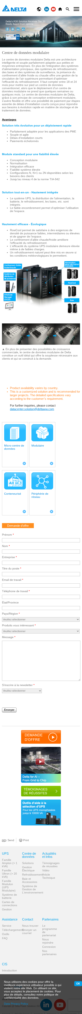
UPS (5, 853)
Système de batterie (9, 896)
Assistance (10, 919)
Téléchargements (10, 929)
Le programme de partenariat (49, 930)
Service (6, 925)
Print (25, 840)
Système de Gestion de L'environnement (30, 889)
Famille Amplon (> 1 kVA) (9, 863)
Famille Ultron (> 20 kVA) (9, 873)
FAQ (5, 938)
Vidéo (45, 870)
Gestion (7, 909)
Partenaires (50, 919)
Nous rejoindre (47, 941)
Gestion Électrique (28, 869)
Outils (5, 934)
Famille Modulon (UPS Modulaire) (9, 885)
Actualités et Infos (49, 855)
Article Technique (48, 876)
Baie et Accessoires (29, 880)
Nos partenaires (49, 952)
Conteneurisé (12, 493)
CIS (4, 964)
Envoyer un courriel (29, 931)
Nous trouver (30, 925)
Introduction (9, 970)
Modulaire (37, 445)
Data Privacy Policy (16, 1003)
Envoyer (9, 709)
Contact (27, 919)
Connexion (49, 946)
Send (10, 840)
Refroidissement (30, 874)
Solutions (28, 863)
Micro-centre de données (14, 447)
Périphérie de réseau (39, 495)
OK (78, 983)
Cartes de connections (9, 903)
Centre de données (29, 855)
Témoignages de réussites (50, 864)
